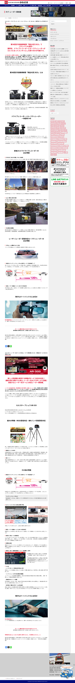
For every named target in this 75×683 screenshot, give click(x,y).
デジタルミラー (54, 143)
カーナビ (62, 134)
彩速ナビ (65, 152)
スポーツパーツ (53, 36)
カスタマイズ (57, 134)
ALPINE (52, 121)
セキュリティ (60, 139)
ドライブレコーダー (54, 145)
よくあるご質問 (67, 5)
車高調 (55, 154)
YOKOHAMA (53, 132)
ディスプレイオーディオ (61, 141)
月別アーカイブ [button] (54, 113)
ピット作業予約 (19, 5)
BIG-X (56, 121)
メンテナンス (65, 148)
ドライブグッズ (53, 38)
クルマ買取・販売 (33, 5)
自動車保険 (40, 5)
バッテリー (62, 145)
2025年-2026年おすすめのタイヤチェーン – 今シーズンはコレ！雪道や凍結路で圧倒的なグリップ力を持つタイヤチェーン (59, 71)
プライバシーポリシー (10, 678)
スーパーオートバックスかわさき (16, 2)
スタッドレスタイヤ (54, 136)
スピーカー (62, 136)
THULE (52, 130)
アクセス (50, 3)
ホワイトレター (54, 148)
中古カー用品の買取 (47, 5)
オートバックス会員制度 (58, 3)
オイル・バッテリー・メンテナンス (57, 40)
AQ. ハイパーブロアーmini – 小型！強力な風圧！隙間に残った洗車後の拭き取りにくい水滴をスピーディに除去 (59, 94)
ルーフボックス (54, 152)
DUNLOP (58, 123)
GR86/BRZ (63, 123)
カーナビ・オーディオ (54, 34)
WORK (65, 130)
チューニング (53, 141)
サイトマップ (19, 678)
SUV (61, 128)
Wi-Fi (62, 130)
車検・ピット (25, 5)
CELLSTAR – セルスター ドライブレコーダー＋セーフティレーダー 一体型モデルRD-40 (36, 128)
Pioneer (57, 128)
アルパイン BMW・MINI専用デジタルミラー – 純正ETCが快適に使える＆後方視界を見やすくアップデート (59, 77)
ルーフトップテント (61, 150)
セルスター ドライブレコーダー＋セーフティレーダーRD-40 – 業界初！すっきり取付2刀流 (26, 22)
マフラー (59, 148)
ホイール (66, 145)
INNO (52, 125)
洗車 (52, 154)
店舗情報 (61, 5)
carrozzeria (53, 123)
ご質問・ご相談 (68, 3)
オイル (52, 134)
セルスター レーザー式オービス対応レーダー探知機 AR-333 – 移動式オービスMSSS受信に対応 (26, 353)
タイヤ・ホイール (53, 32)
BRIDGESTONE (61, 121)
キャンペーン (7, 5)
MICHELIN (62, 125)
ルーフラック (60, 152)
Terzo (64, 128)
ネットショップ (55, 5)
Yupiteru (58, 132)
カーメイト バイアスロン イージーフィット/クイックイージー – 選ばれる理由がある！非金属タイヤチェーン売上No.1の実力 (59, 84)
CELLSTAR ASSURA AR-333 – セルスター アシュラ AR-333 (18, 409)
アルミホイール (64, 132)
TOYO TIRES (57, 130)
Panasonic (53, 128)
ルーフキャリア (54, 150)
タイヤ (65, 139)
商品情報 (13, 5)
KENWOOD (56, 125)
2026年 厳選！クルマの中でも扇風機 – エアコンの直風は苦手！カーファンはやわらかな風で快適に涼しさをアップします (59, 50)
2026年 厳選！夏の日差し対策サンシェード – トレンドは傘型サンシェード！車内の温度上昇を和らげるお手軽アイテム (59, 57)
